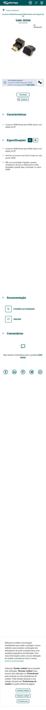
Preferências (23, 701)
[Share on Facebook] (6, 372)
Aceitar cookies (23, 690)
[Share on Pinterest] (23, 372)
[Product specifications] (35, 140)
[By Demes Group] (10, 3)
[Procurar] (36, 2)
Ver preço (23, 94)
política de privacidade (14, 661)
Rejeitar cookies (23, 696)
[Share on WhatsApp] (40, 372)
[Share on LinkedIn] (14, 372)
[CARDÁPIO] (42, 2)
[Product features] (30, 140)
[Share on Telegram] (31, 372)
